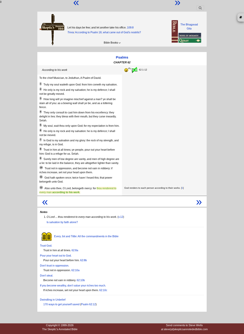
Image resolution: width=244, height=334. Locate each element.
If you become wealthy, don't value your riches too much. (73, 285)
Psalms (122, 57)
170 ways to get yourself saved (61, 304)
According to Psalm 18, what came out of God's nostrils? (108, 32)
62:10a (75, 270)
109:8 (130, 27)
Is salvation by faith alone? (62, 222)
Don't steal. (46, 275)
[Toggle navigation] (200, 7)
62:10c (103, 290)
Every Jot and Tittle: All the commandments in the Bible (86, 236)
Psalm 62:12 (88, 304)
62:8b (83, 260)
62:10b (81, 280)
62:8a (75, 250)
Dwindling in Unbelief (52, 299)
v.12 (120, 216)
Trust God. (46, 245)
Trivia (70, 32)
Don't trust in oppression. (54, 265)
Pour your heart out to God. (56, 255)
